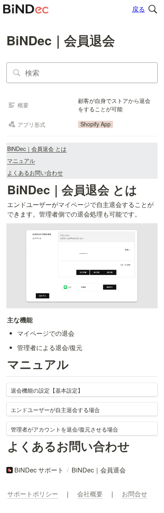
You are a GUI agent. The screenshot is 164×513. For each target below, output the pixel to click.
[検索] (153, 9)
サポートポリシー (32, 493)
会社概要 (90, 493)
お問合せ (134, 493)
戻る (138, 9)
